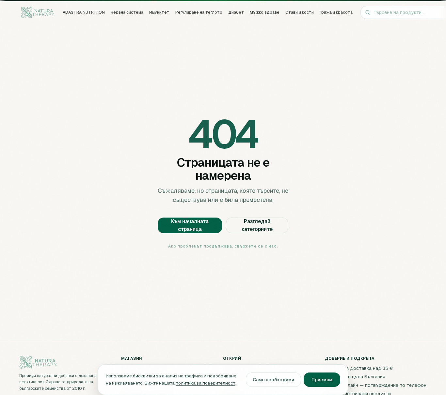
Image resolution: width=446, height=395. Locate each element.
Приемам (321, 380)
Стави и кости (299, 12)
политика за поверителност (205, 383)
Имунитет (159, 12)
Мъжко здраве (264, 12)
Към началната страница (190, 225)
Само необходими (273, 380)
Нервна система (127, 12)
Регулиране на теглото (198, 12)
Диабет (236, 12)
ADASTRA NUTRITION (84, 12)
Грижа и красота (336, 12)
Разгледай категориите (257, 225)
